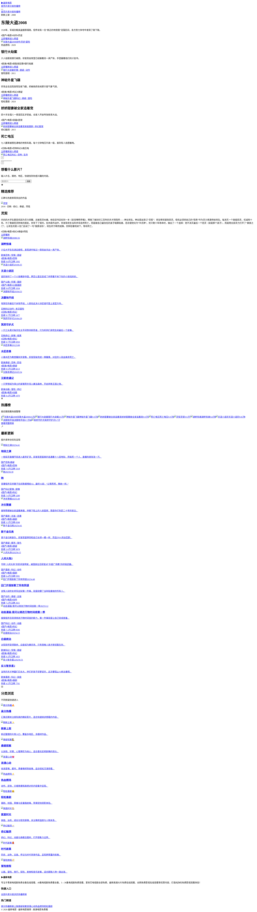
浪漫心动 (31, 906)
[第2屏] (4, 160)
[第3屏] (6, 160)
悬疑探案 (22, 906)
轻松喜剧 (48, 906)
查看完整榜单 (7, 423)
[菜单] (2, 9)
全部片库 (5, 894)
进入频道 (14, 38)
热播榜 (17, 6)
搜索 (28, 181)
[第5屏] (11, 160)
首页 (3, 6)
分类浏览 (14, 894)
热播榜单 (22, 894)
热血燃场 (39, 906)
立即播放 (5, 38)
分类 (12, 6)
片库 (7, 6)
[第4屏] (8, 160)
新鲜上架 (14, 906)
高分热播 (5, 906)
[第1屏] (2, 160)
